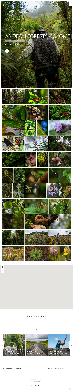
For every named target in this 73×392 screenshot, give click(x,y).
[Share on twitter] (29, 317)
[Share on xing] (43, 317)
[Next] (71, 349)
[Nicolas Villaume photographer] (6, 4)
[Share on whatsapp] (39, 317)
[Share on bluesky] (41, 317)
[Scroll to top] (70, 388)
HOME (36, 368)
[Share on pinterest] (34, 317)
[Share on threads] (32, 317)
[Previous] (2, 349)
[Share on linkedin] (36, 317)
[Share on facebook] (27, 317)
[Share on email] (46, 317)
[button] (70, 3)
